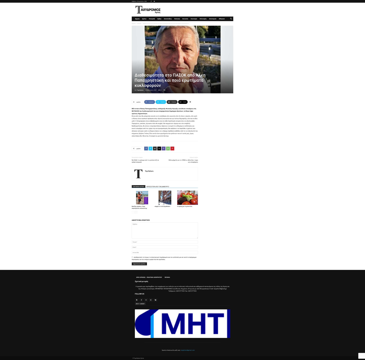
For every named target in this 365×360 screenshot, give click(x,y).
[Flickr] (146, 300)
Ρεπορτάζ (152, 19)
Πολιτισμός (203, 19)
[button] (231, 19)
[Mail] (154, 1)
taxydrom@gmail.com (188, 350)
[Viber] (163, 148)
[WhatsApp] (168, 148)
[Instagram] (151, 300)
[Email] (159, 148)
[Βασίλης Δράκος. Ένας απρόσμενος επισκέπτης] (142, 198)
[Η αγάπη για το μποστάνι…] (187, 198)
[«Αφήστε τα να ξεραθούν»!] (164, 198)
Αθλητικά (222, 19)
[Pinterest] (172, 148)
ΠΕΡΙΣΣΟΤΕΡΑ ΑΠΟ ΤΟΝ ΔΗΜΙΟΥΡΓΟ (157, 186)
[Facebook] (151, 1)
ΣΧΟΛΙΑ (139, 23)
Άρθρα (159, 19)
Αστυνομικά (212, 19)
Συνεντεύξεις (168, 19)
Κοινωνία (185, 19)
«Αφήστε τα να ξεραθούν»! (162, 206)
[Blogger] (137, 300)
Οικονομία (194, 19)
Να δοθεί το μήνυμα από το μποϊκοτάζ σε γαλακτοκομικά (145, 161)
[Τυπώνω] (155, 148)
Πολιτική (177, 19)
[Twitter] (150, 148)
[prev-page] (133, 212)
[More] (190, 102)
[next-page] (136, 212)
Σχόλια (144, 19)
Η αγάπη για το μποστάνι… (185, 206)
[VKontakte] (155, 300)
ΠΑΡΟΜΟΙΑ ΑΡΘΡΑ (138, 186)
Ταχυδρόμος (140, 90)
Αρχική (137, 19)
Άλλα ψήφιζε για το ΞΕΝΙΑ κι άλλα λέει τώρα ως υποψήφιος (183, 161)
